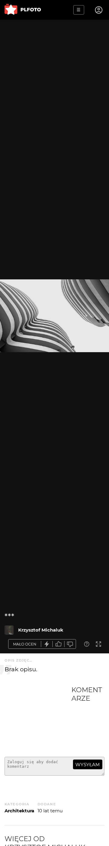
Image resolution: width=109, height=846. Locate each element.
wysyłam (87, 764)
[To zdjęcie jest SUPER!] (47, 644)
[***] (9, 630)
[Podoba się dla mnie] (58, 644)
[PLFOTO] (22, 10)
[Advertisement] (38, 719)
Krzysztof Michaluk (40, 630)
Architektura (19, 811)
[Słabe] (70, 644)
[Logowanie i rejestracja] (99, 10)
